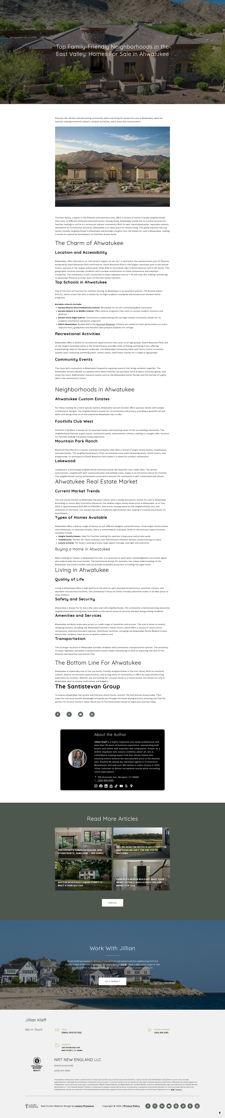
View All (112, 903)
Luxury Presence (84, 1105)
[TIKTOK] (183, 1106)
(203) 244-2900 (62, 1070)
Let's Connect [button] (112, 981)
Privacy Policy (132, 1105)
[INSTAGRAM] (155, 1106)
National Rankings (105, 324)
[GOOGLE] (176, 1106)
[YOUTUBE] (169, 1106)
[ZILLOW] (197, 1106)
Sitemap (178, 1089)
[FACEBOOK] (148, 1106)
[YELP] (190, 1106)
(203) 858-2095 (106, 780)
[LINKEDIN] (162, 1106)
